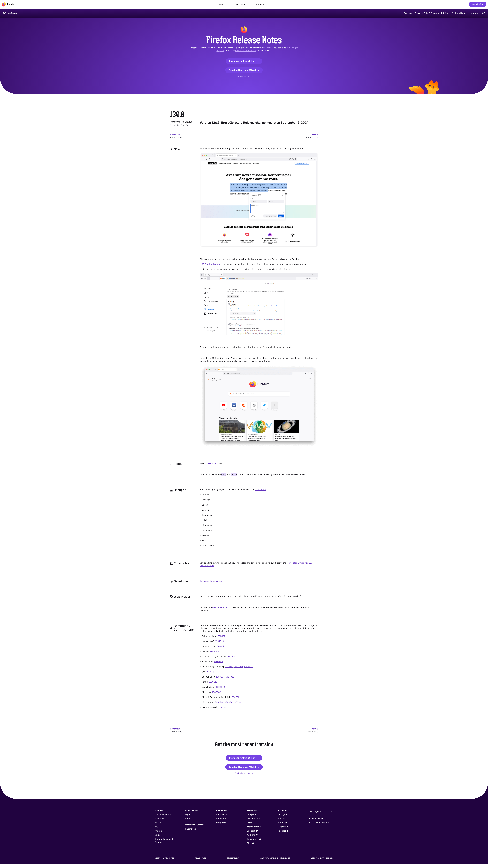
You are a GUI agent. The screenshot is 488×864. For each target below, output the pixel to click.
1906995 (237, 702)
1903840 (220, 687)
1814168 (231, 656)
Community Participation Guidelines (275, 858)
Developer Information (211, 581)
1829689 (235, 697)
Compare (251, 814)
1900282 (216, 692)
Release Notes (254, 818)
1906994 (228, 702)
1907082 (218, 661)
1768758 (222, 707)
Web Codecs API (220, 607)
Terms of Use (200, 858)
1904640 (214, 651)
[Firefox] (9, 4)
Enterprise (190, 829)
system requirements (245, 50)
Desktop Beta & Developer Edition (431, 13)
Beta (187, 818)
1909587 (229, 666)
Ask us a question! (318, 822)
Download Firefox (163, 814)
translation (260, 489)
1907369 (230, 677)
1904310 (219, 641)
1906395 (218, 702)
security (212, 463)
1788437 (221, 636)
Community (252, 839)
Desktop (408, 13)
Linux (157, 835)
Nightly (189, 814)
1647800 (220, 646)
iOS (483, 13)
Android (474, 13)
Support (251, 831)
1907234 (220, 677)
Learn (250, 823)
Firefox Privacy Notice (244, 76)
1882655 (209, 672)
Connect (220, 814)
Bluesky (282, 827)
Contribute (221, 818)
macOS (158, 823)
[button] (224, 4)
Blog (249, 843)
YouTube (282, 818)
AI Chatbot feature (211, 264)
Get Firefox (477, 4)
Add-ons (251, 835)
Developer (221, 823)
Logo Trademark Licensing (322, 858)
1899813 (213, 682)
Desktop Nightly (460, 13)
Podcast (282, 831)
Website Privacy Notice (164, 858)
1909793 (238, 666)
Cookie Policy (233, 858)
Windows (159, 818)
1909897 (248, 666)
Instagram (283, 814)
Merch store (253, 827)
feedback (268, 48)
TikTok (281, 823)
